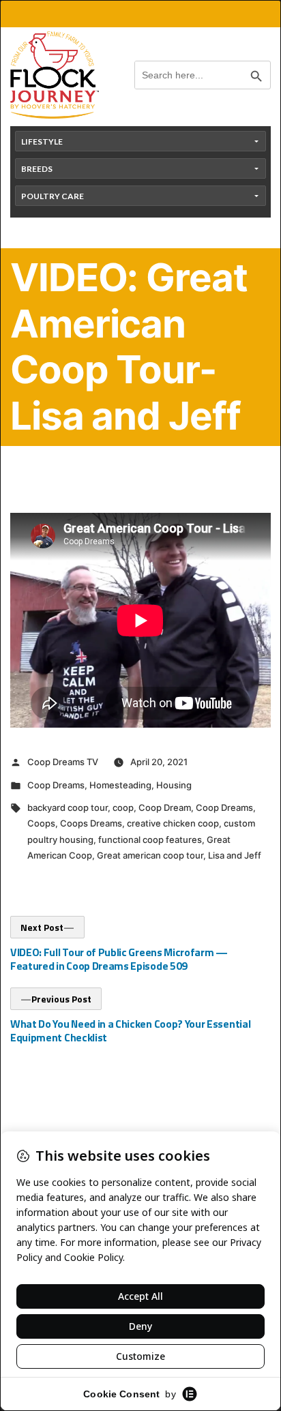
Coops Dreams (91, 823)
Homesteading (120, 784)
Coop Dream (164, 807)
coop (123, 807)
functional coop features (150, 839)
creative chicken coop (173, 823)
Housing (174, 784)
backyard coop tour (67, 807)
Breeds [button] (37, 169)
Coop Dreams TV (62, 761)
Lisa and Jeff (234, 855)
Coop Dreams (56, 784)
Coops (41, 823)
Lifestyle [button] (42, 141)
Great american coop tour (150, 855)
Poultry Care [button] (52, 196)
